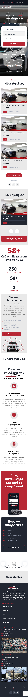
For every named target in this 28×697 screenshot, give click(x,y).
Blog (4, 614)
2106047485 (6, 659)
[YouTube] (17, 692)
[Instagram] (14, 692)
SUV (23, 60)
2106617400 (8, 2)
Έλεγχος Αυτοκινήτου (14, 299)
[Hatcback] (9, 65)
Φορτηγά (23, 23)
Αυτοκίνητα (12, 23)
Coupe (14, 60)
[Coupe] (14, 54)
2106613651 (4, 661)
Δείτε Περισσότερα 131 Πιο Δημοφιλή (14, 239)
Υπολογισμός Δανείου (9, 618)
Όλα (3, 23)
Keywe (14, 688)
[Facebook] (10, 692)
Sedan (5, 60)
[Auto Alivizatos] (7, 7)
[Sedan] (5, 54)
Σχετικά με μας (7, 606)
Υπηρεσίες (6, 610)
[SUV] (23, 54)
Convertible (18, 71)
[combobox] (14, 29)
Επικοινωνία (6, 622)
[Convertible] (18, 65)
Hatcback (9, 71)
